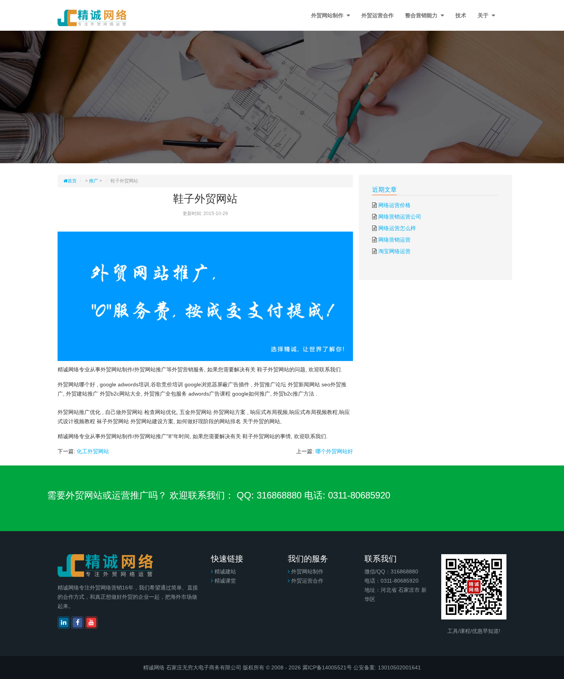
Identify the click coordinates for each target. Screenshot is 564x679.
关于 (484, 15)
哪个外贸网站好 (334, 451)
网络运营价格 (394, 205)
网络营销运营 (394, 240)
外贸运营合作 (377, 15)
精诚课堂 (225, 581)
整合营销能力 (422, 15)
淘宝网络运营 (394, 251)
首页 (72, 181)
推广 (93, 181)
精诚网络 (154, 667)
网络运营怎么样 (397, 228)
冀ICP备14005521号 (327, 667)
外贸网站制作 (328, 15)
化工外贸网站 (93, 451)
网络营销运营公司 (399, 217)
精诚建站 (225, 571)
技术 (460, 15)
